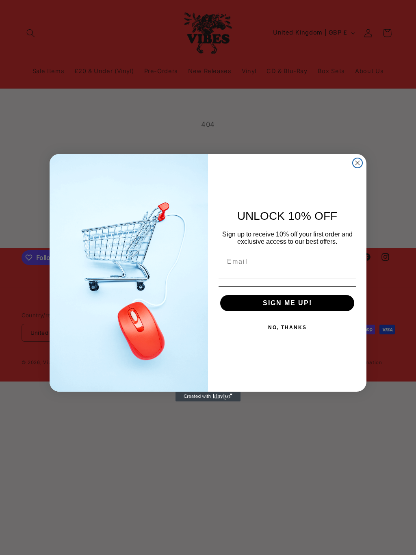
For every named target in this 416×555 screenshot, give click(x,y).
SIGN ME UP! (287, 302)
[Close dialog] (357, 163)
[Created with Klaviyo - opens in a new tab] (208, 396)
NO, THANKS (287, 327)
